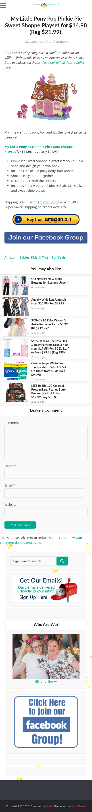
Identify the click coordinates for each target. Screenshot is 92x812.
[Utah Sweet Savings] (46, 5)
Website (10, 504)
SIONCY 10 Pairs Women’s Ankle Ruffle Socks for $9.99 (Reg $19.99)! (49, 324)
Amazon (10, 257)
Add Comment (57, 42)
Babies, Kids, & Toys (34, 257)
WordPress (78, 806)
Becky (52, 681)
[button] (81, 78)
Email (9, 485)
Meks (49, 806)
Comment (11, 423)
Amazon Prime (48, 202)
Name (10, 466)
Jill (37, 681)
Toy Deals (59, 257)
